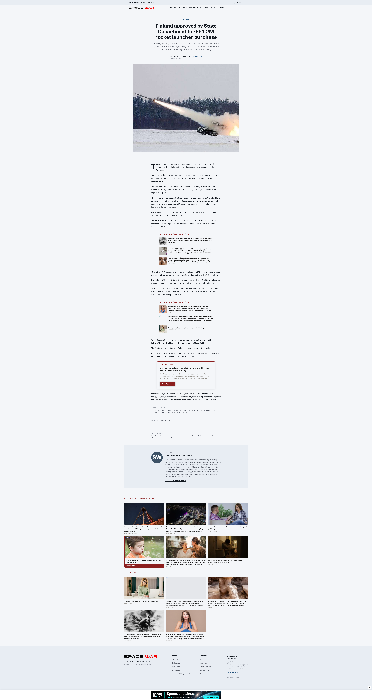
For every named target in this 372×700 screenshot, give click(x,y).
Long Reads (204, 7)
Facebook (163, 420)
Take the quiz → (167, 384)
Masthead (203, 663)
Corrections (204, 670)
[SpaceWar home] (141, 8)
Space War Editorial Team (181, 56)
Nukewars (183, 7)
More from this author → (175, 480)
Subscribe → (234, 673)
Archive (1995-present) (181, 674)
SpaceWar (173, 7)
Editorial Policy (205, 667)
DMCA (246, 686)
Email (169, 420)
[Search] (241, 8)
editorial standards (157, 438)
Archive (214, 7)
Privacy (233, 686)
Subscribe (238, 2)
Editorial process (197, 56)
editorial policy (186, 476)
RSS (237, 677)
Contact (203, 674)
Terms (240, 686)
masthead (169, 438)
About (222, 7)
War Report (193, 7)
